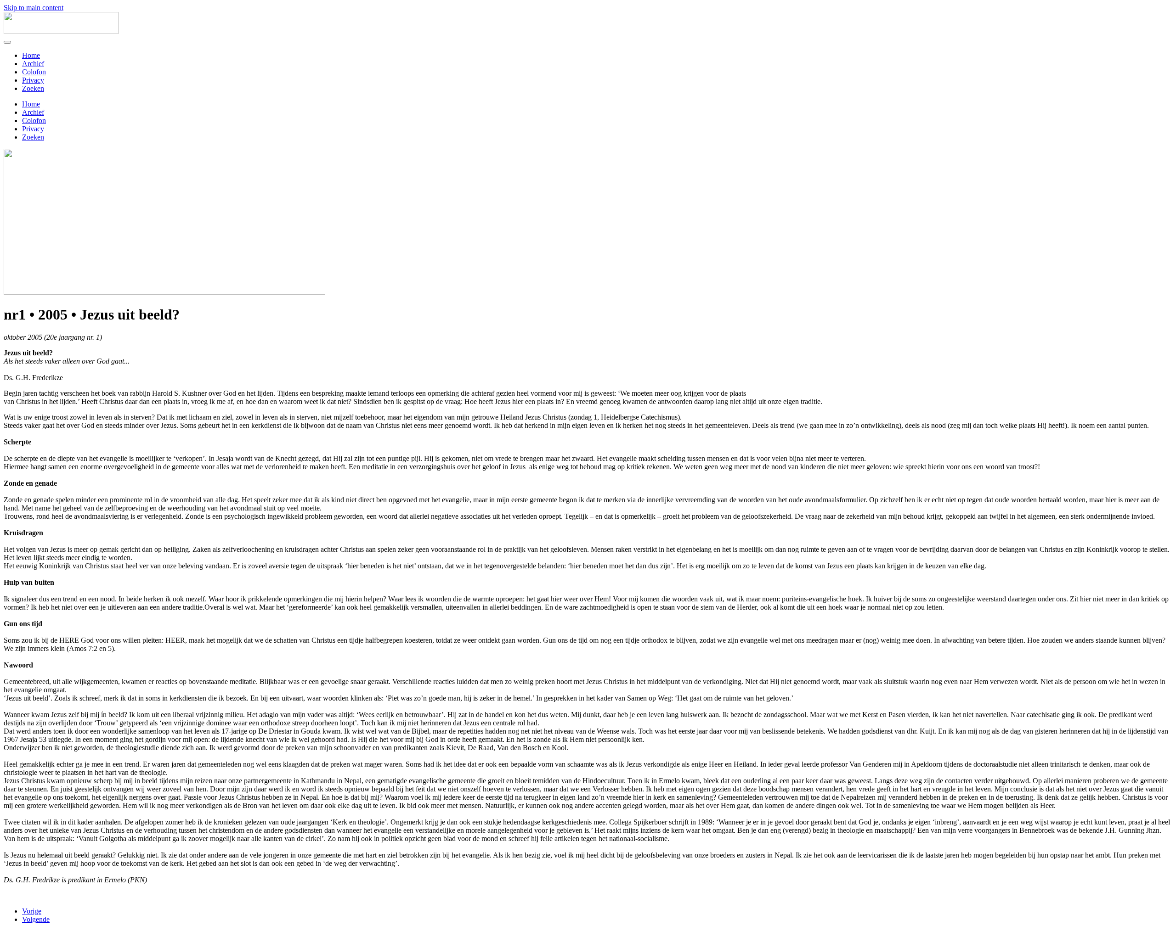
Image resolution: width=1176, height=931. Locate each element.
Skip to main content (33, 7)
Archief (33, 63)
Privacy (33, 80)
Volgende (36, 919)
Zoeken (33, 88)
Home (31, 55)
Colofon (34, 72)
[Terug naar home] (61, 31)
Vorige (31, 911)
